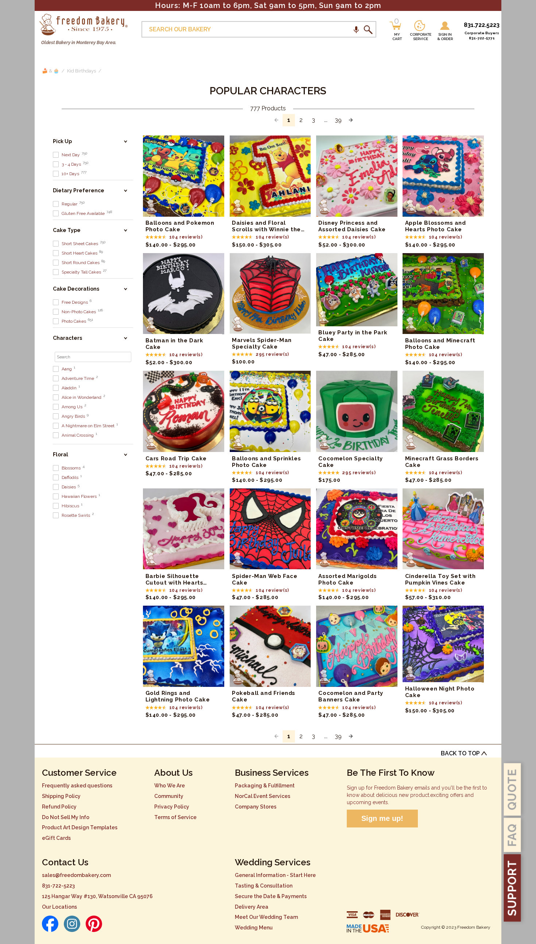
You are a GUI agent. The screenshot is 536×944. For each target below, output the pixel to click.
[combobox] (258, 29)
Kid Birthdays (81, 71)
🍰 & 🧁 (50, 71)
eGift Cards (56, 838)
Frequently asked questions (77, 785)
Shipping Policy (61, 796)
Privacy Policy (171, 807)
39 (338, 120)
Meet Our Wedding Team (266, 917)
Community (168, 796)
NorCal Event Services (262, 796)
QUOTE (512, 789)
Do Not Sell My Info (65, 817)
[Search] (368, 29)
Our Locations (59, 907)
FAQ (512, 835)
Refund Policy (59, 807)
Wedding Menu (254, 928)
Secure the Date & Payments (271, 896)
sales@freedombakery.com (76, 875)
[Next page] (351, 120)
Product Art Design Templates (79, 827)
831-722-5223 (58, 886)
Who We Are (169, 785)
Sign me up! (382, 818)
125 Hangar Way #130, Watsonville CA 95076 (97, 896)
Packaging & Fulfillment (265, 785)
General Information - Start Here (275, 875)
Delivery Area (251, 907)
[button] (356, 29)
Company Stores (255, 807)
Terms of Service (175, 817)
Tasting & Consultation (263, 886)
